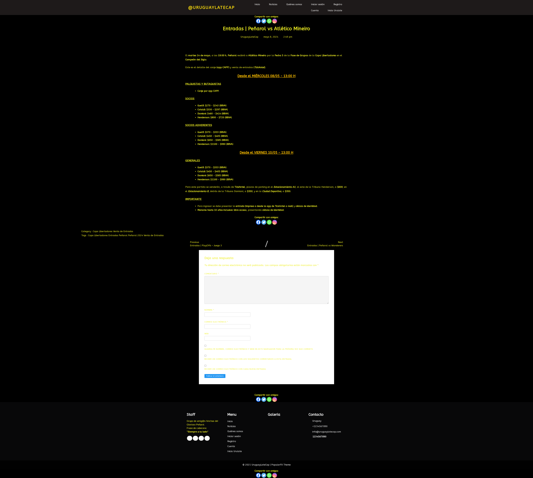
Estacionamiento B (198, 191)
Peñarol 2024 (136, 235)
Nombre (209, 310)
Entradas (113, 235)
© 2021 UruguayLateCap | (256, 464)
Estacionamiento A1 (285, 187)
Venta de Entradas (123, 231)
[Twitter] (263, 21)
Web (206, 334)
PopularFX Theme (281, 464)
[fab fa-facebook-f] (189, 438)
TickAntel (259, 67)
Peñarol (123, 235)
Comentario (211, 274)
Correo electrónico (216, 322)
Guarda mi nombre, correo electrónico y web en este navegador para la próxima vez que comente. (258, 349)
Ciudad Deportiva (271, 191)
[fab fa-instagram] (207, 438)
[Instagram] (274, 21)
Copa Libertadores (103, 231)
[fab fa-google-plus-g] (201, 438)
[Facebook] (258, 21)
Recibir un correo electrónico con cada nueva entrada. (235, 369)
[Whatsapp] (269, 21)
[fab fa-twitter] (195, 438)
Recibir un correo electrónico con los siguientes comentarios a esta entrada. (248, 359)
